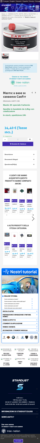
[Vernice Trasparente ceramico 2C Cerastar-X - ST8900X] (7, 193)
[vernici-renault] (4, 337)
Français (6, 1)
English (12, 1)
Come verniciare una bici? (11, 306)
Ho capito (18, 441)
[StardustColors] (6, 8)
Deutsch (18, 1)
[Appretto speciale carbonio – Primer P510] (29, 194)
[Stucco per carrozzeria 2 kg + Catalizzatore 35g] (32, 92)
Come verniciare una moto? (11, 303)
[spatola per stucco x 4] (22, 238)
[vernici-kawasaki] (36, 337)
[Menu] (37, 7)
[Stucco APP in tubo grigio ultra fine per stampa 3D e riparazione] (7, 237)
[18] (31, 7)
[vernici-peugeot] (26, 337)
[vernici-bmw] (13, 337)
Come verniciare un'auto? (11, 299)
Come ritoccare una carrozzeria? (13, 308)
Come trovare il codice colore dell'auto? (15, 301)
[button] (33, 215)
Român (31, 1)
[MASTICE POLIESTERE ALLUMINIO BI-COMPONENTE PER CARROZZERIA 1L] (35, 92)
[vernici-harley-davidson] (8, 337)
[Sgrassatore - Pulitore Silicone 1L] (14, 193)
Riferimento (7, 101)
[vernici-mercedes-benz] (17, 337)
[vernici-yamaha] (22, 337)
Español (25, 1)
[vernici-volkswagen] (31, 337)
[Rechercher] (12, 8)
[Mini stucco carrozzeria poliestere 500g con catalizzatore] (14, 238)
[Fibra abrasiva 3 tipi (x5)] (22, 194)
